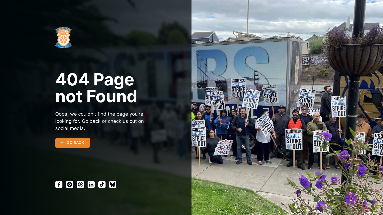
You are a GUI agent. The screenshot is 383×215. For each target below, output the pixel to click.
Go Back (75, 143)
